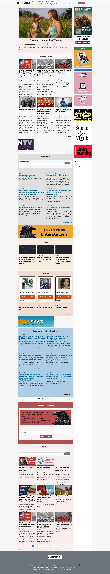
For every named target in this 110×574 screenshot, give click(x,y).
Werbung (77, 169)
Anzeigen (47, 1)
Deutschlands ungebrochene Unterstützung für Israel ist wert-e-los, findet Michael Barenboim (32, 192)
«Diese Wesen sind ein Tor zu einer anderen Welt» (44, 259)
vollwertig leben (50, 4)
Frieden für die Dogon (44, 307)
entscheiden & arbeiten (38, 4)
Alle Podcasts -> (68, 314)
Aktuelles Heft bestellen (83, 42)
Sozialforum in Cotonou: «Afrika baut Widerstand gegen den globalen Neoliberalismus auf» (45, 73)
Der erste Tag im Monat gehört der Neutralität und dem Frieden (26, 469)
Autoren (77, 164)
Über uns (52, 1)
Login (83, 2)
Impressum (77, 166)
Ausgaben (34, 1)
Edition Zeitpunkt (40, 1)
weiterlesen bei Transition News (39, 347)
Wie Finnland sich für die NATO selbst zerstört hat (27, 109)
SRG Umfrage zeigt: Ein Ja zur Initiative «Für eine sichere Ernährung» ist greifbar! (27, 73)
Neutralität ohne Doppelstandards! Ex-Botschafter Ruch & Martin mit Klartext (44, 111)
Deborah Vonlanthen (30, 44)
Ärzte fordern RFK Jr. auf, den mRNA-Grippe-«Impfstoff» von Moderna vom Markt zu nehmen (59, 376)
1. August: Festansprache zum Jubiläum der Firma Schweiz (44, 497)
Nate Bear (27, 116)
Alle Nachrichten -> (67, 222)
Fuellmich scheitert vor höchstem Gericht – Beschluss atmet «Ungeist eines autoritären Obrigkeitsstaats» (31, 357)
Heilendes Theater (61, 307)
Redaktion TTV (46, 116)
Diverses (71, 4)
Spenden (83, 48)
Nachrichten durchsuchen (24, 161)
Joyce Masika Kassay (66, 116)
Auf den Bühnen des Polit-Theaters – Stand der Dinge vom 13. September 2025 (63, 469)
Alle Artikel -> (68, 136)
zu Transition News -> (67, 394)
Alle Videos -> (69, 268)
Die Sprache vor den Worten (46, 40)
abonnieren (19, 549)
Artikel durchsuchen (23, 451)
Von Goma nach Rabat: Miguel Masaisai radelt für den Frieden (63, 110)
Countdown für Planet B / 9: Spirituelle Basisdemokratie (63, 72)
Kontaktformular (83, 70)
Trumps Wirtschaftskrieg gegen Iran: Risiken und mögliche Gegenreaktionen (58, 192)
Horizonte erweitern (62, 4)
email (45, 429)
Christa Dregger (65, 79)
